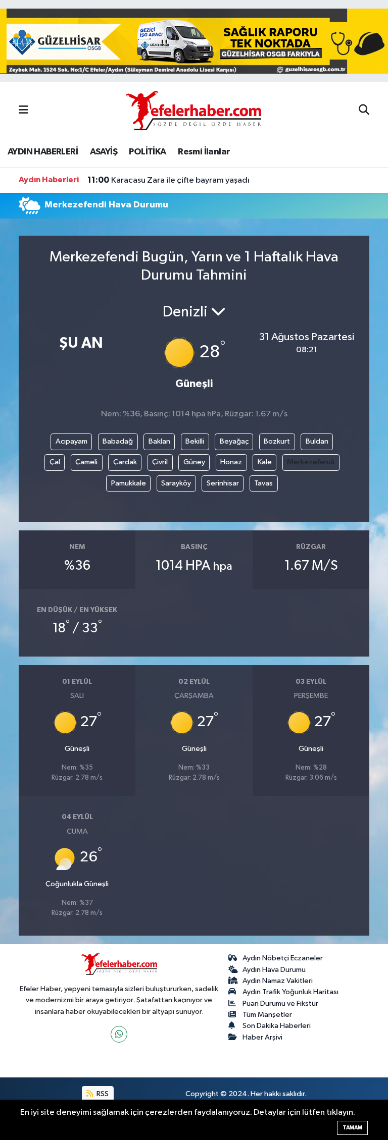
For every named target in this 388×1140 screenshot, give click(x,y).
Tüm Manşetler (267, 1014)
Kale (265, 462)
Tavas (263, 483)
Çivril (160, 462)
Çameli (86, 462)
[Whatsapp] (119, 1034)
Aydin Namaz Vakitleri (278, 981)
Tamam (352, 1127)
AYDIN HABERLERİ (43, 151)
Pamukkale (128, 483)
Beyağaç (234, 441)
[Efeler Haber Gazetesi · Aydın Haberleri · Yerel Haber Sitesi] (193, 109)
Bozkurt (277, 441)
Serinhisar (223, 483)
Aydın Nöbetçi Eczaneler (283, 958)
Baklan (159, 441)
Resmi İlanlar (204, 151)
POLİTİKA (147, 151)
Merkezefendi (310, 462)
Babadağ (118, 441)
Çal (55, 462)
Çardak (125, 462)
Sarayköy (176, 483)
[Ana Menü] (23, 110)
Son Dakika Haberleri (277, 1025)
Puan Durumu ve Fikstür (280, 1003)
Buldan (317, 441)
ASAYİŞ (103, 151)
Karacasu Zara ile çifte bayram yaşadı (168, 180)
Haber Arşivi (262, 1037)
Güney (194, 462)
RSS (102, 1094)
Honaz (231, 462)
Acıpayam (71, 441)
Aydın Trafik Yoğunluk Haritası (290, 992)
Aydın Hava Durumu (274, 969)
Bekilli (194, 441)
